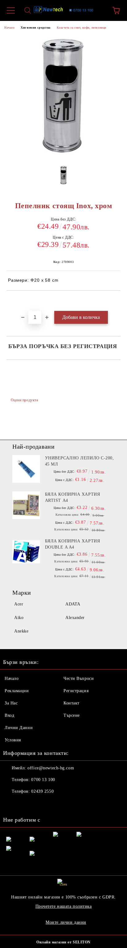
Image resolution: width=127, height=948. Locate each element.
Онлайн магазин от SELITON (63, 942)
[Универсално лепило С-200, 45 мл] (26, 469)
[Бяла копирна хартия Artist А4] (26, 505)
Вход (9, 715)
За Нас (11, 703)
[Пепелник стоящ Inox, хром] (64, 177)
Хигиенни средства (36, 27)
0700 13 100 (43, 779)
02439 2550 (42, 791)
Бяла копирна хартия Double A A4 (72, 544)
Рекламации (17, 690)
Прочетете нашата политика (63, 906)
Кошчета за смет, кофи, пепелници (81, 27)
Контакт (71, 703)
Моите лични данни (66, 922)
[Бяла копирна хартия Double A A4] (26, 552)
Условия (13, 740)
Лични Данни (19, 727)
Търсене (71, 715)
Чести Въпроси (78, 678)
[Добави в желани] (116, 301)
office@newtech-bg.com (50, 768)
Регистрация (75, 690)
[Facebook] (11, 804)
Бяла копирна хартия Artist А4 (72, 497)
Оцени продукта (24, 400)
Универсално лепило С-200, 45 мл (79, 461)
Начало (9, 27)
